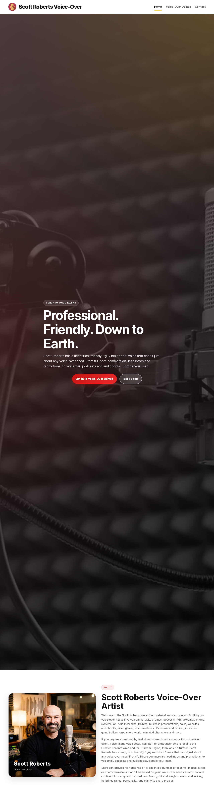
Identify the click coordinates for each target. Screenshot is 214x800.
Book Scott (130, 378)
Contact (200, 6)
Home (158, 6)
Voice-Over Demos (178, 6)
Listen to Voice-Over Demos (94, 378)
